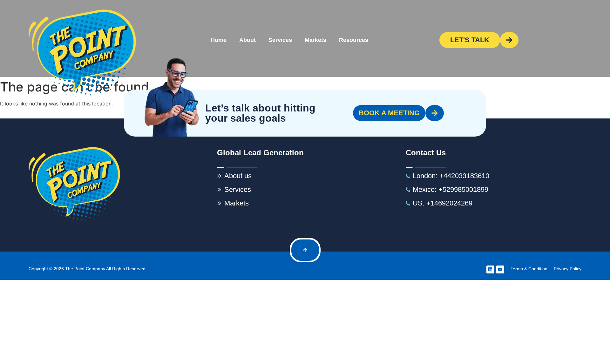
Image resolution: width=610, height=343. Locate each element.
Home (219, 40)
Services (280, 40)
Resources (353, 40)
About (247, 40)
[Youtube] (500, 269)
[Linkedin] (490, 269)
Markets (315, 40)
